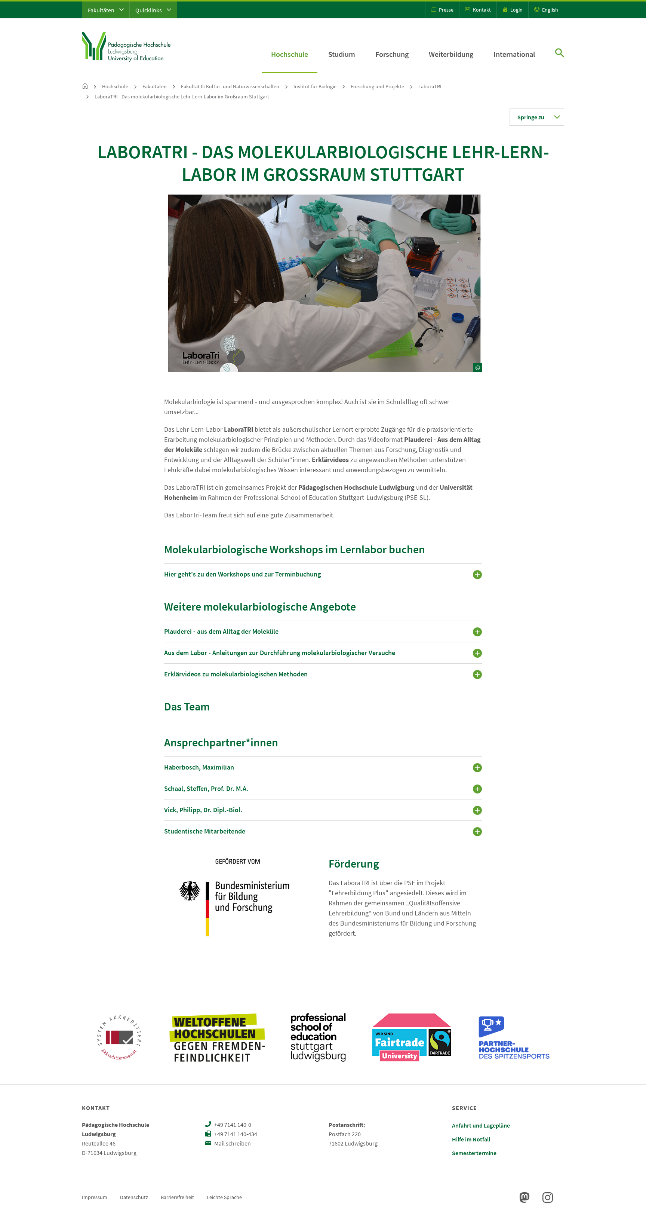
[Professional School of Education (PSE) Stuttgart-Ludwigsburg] (318, 1037)
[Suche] (559, 53)
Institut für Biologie (314, 86)
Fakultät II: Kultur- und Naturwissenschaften (230, 86)
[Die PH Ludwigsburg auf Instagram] (547, 1198)
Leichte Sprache (224, 1197)
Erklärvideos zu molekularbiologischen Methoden (236, 674)
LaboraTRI (430, 86)
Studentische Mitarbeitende (204, 831)
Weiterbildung (451, 54)
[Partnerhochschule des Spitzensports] (514, 1037)
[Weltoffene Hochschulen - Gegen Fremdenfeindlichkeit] (217, 1037)
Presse (445, 9)
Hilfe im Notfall (471, 1139)
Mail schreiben (232, 1143)
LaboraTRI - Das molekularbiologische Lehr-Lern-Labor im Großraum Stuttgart (182, 96)
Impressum (94, 1197)
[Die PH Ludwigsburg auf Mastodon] (524, 1198)
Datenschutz (134, 1197)
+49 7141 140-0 (232, 1124)
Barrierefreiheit (177, 1197)
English (549, 9)
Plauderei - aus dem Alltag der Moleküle (221, 631)
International (514, 54)
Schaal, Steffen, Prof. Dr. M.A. (206, 788)
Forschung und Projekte (377, 86)
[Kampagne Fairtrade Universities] (411, 1037)
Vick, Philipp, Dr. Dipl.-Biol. (203, 809)
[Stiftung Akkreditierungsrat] (119, 1037)
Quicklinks (149, 10)
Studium (341, 54)
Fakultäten (102, 10)
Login (516, 9)
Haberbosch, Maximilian (199, 767)
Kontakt (481, 9)
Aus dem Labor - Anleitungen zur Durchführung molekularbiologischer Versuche (279, 652)
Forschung (392, 54)
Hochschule (289, 54)
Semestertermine (474, 1153)
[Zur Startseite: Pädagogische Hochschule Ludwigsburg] (126, 45)
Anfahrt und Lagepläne (481, 1125)
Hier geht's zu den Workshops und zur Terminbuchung (242, 574)
